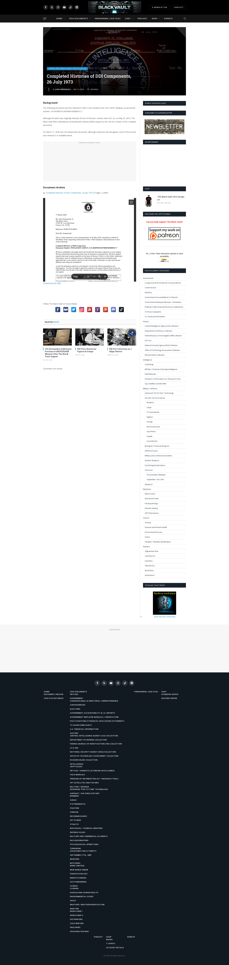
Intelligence (147, 360)
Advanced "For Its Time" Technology (159, 393)
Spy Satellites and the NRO (155, 383)
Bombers (150, 402)
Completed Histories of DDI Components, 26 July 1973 (69, 192)
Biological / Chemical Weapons (157, 446)
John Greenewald (63, 89)
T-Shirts (110, 943)
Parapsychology (151, 503)
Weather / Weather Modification (158, 542)
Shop (154, 18)
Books (109, 939)
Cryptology (149, 364)
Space (147, 537)
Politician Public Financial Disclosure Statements (164, 307)
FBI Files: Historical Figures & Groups (86, 350)
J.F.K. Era (148, 340)
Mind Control (150, 494)
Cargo (149, 407)
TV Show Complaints (153, 312)
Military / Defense (150, 388)
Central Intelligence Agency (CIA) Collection (67, 68)
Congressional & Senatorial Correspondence (163, 283)
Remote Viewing (151, 508)
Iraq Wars (149, 561)
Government (148, 278)
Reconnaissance (153, 426)
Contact (179, 7)
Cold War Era (150, 556)
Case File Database (53, 698)
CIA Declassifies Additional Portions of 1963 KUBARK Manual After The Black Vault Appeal (58, 353)
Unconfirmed (152, 441)
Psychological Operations (155, 465)
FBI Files (74, 694)
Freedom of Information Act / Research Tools (163, 379)
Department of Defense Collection (158, 331)
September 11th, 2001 (155, 479)
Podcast (142, 18)
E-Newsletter (159, 7)
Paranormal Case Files (108, 18)
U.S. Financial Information (155, 316)
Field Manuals (150, 374)
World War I (149, 570)
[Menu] (45, 19)
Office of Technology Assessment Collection (162, 350)
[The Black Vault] (114, 7)
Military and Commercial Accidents (158, 455)
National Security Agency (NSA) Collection (161, 345)
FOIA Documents (78, 18)
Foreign (150, 422)
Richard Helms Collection (155, 355)
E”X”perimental (78, 804)
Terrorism (149, 470)
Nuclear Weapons (152, 460)
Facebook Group (170, 694)
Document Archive (53, 694)
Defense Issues (151, 451)
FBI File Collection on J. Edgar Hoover (120, 350)
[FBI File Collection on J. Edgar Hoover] (121, 337)
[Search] (184, 19)
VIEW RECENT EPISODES (164, 616)
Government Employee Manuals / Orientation (163, 302)
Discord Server (169, 698)
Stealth (149, 436)
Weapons (149, 484)
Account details (115, 947)
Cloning (148, 522)
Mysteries (147, 489)
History (146, 321)
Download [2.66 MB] (52, 283)
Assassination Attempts (156, 475)
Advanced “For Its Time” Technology (89, 789)
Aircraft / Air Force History (155, 398)
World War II (150, 575)
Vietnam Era (150, 565)
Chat (128, 18)
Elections (148, 292)
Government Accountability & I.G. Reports (161, 297)
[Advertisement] (89, 162)
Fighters (150, 417)
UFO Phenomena (151, 513)
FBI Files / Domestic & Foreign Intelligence (161, 369)
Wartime (146, 546)
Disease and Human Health (156, 527)
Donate (168, 18)
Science (146, 518)
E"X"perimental (153, 412)
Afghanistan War (151, 551)
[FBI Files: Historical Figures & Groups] (89, 337)
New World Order (152, 498)
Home (59, 18)
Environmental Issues (153, 532)
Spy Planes (151, 431)
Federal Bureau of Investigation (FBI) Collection (163, 335)
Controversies (150, 287)
